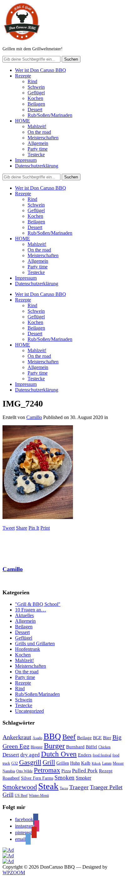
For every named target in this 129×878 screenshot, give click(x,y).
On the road (39, 132)
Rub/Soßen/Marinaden (50, 115)
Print (45, 528)
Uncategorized (29, 711)
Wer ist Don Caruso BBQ (40, 70)
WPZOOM (14, 872)
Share (21, 528)
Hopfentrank (27, 649)
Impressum (26, 160)
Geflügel (36, 92)
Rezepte (23, 75)
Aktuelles (24, 615)
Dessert (35, 109)
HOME (22, 120)
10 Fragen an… (30, 609)
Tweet (9, 528)
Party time (38, 149)
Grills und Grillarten (35, 643)
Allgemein (38, 143)
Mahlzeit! (37, 126)
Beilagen (36, 104)
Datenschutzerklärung (36, 165)
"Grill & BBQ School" (37, 604)
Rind (32, 81)
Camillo (34, 417)
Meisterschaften (43, 137)
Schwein (36, 87)
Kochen (35, 98)
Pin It (33, 528)
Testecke (36, 154)
